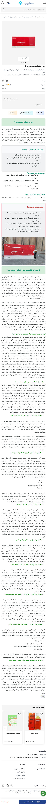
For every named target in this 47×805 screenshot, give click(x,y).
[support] (7, 786)
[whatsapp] (3, 786)
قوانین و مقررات (20, 775)
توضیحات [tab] (39, 113)
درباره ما (22, 764)
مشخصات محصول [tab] (25, 113)
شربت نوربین (34, 733)
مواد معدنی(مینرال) (15, 17)
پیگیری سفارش (21, 772)
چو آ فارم (5, 81)
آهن (5, 17)
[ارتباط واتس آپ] (43, 793)
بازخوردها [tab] (12, 113)
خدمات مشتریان (19, 769)
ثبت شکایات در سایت (19, 778)
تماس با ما (41, 764)
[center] (4, 9)
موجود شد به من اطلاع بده (32, 802)
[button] (42, 728)
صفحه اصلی (40, 17)
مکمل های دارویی (29, 17)
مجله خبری (40, 769)
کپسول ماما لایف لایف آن (12, 733)
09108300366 (32, 755)
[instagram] (11, 786)
